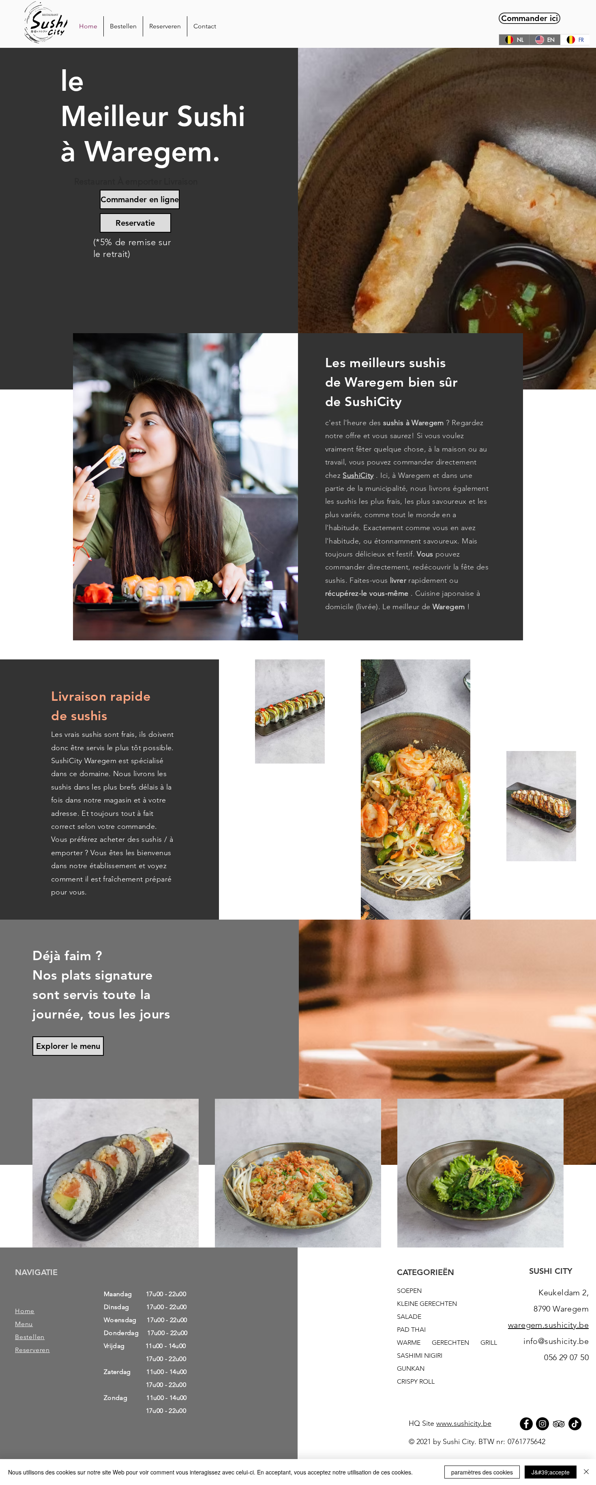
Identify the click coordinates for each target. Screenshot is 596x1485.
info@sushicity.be (556, 1341)
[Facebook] (526, 1423)
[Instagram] (542, 1423)
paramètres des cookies (482, 1472)
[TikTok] (574, 1423)
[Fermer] (586, 1472)
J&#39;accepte (551, 1472)
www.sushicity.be (463, 1423)
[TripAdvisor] (558, 1423)
